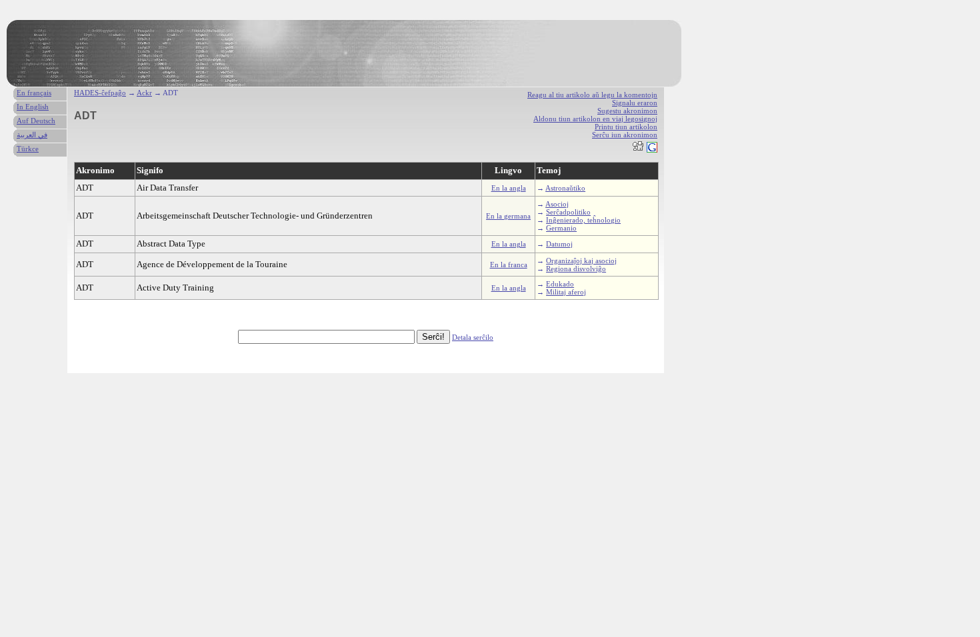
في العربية (32, 135)
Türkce (28, 149)
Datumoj (559, 244)
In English (33, 107)
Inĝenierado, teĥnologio (583, 220)
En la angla (508, 188)
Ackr (144, 93)
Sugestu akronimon (627, 111)
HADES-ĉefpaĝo (100, 93)
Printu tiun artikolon (626, 127)
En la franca (508, 265)
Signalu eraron (634, 103)
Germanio (561, 228)
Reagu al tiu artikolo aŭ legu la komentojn (592, 95)
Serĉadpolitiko (568, 212)
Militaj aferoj (566, 292)
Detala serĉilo (472, 337)
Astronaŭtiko (565, 188)
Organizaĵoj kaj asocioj (581, 261)
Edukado (560, 284)
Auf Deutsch (36, 121)
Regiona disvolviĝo (576, 269)
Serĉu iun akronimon (624, 135)
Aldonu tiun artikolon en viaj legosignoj (595, 119)
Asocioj (557, 204)
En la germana (508, 216)
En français (34, 93)
